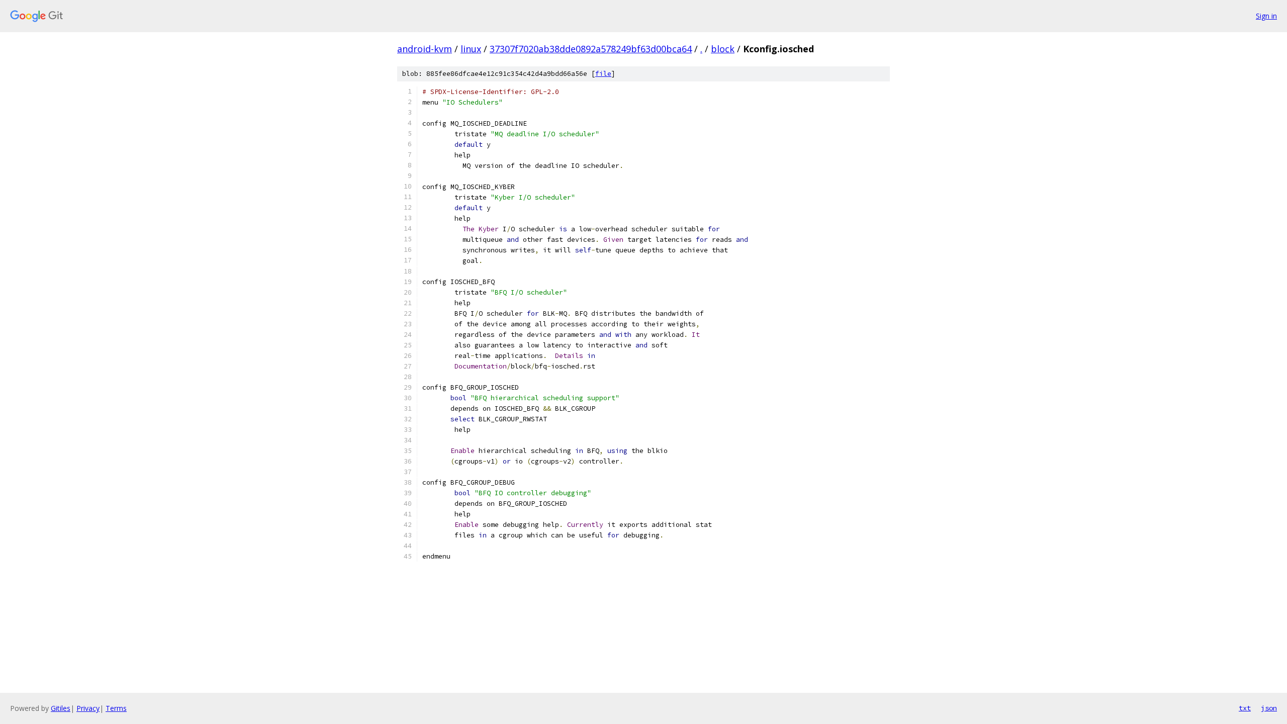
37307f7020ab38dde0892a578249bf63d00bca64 (591, 49)
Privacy (88, 708)
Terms (116, 708)
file (603, 73)
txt (1245, 707)
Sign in (1266, 16)
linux (471, 49)
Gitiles (60, 708)
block (722, 49)
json (1269, 707)
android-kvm (424, 49)
